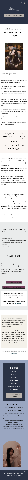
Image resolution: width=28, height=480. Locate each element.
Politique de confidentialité (12, 473)
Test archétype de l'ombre (14, 15)
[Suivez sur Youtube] (15, 436)
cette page (14, 353)
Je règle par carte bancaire (14, 287)
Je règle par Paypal (14, 282)
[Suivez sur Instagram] (12, 436)
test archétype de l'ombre (14, 395)
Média (19, 475)
